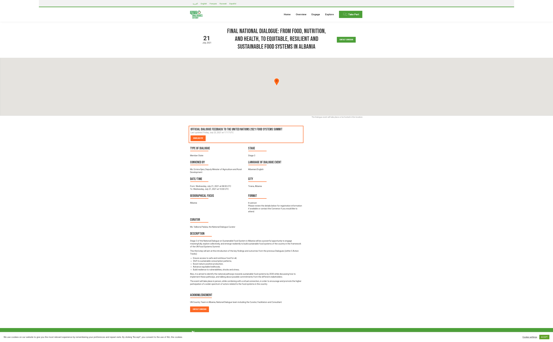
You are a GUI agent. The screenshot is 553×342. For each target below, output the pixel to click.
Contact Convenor (346, 39)
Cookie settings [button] (529, 337)
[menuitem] (287, 14)
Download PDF (198, 138)
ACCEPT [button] (544, 337)
